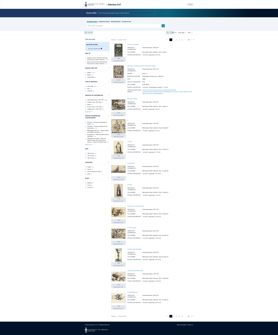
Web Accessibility (181, 325)
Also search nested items (94, 48)
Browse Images (116, 21)
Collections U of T (93, 325)
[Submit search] (163, 25)
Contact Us (190, 325)
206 (189, 39)
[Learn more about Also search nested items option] (101, 48)
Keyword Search (92, 21)
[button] (97, 53)
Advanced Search (104, 21)
